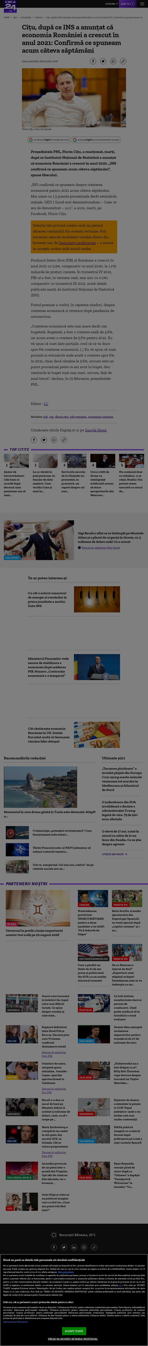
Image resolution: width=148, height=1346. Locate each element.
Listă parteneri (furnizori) (15, 1321)
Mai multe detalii (66, 1272)
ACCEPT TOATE (74, 1331)
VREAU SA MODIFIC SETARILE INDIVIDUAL (73, 1338)
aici (121, 1285)
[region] (74, 1300)
